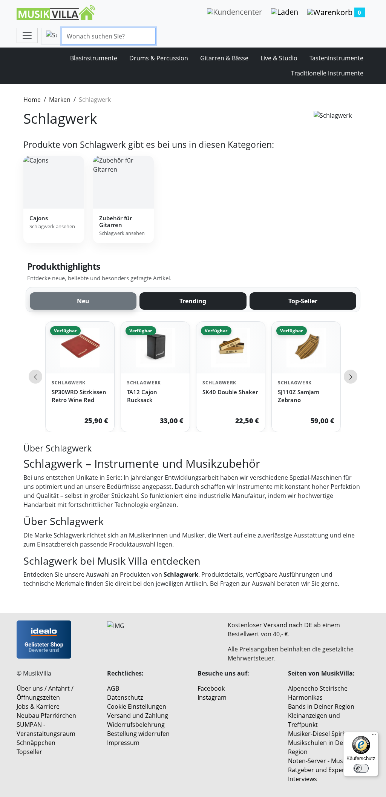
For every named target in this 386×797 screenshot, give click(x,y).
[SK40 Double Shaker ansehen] (230, 347)
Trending (192, 301)
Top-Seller (302, 301)
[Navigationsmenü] (27, 35)
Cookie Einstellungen (136, 706)
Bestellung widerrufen (138, 733)
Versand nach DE (287, 625)
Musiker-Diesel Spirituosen (326, 733)
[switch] (361, 768)
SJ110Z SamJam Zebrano (298, 396)
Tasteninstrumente (336, 58)
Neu (83, 301)
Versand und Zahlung (137, 715)
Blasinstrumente (93, 58)
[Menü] (373, 736)
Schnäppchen (36, 743)
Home (32, 99)
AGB (113, 688)
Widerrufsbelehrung (136, 724)
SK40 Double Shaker (230, 392)
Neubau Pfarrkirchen (46, 715)
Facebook (211, 688)
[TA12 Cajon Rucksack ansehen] (155, 347)
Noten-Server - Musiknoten (326, 761)
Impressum (123, 743)
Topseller (29, 752)
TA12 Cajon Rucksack (142, 396)
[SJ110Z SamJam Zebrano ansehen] (306, 347)
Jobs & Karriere (38, 706)
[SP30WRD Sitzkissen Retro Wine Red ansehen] (80, 347)
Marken (59, 99)
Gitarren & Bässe (224, 58)
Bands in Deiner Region (321, 706)
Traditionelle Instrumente (327, 73)
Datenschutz (125, 697)
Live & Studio (278, 58)
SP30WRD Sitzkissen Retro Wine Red (79, 396)
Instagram (212, 697)
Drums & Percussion (158, 58)
